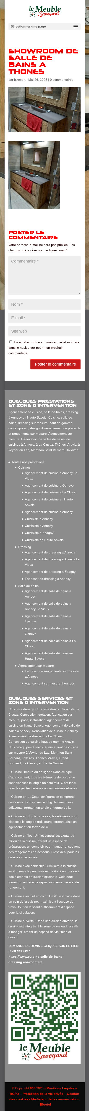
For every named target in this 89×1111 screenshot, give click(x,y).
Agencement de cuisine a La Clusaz (51, 492)
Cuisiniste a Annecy (39, 519)
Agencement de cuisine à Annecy (49, 512)
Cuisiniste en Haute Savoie (44, 540)
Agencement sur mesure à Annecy (50, 683)
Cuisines (24, 467)
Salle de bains (28, 586)
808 (32, 1088)
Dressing (24, 547)
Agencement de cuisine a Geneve (49, 485)
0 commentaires (61, 79)
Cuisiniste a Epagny (39, 533)
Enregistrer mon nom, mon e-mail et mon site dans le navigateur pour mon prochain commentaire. (43, 347)
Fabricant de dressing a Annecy (48, 579)
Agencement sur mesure (36, 665)
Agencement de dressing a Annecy (50, 552)
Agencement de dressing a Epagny (50, 571)
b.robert (20, 79)
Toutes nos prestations (28, 462)
